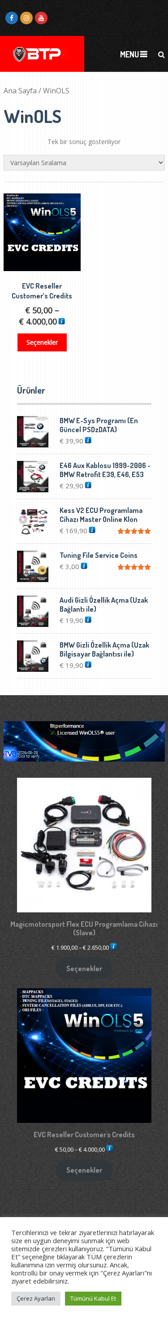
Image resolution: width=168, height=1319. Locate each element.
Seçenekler (42, 342)
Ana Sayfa (20, 91)
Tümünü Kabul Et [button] (93, 1298)
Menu (129, 54)
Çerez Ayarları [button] (36, 1298)
